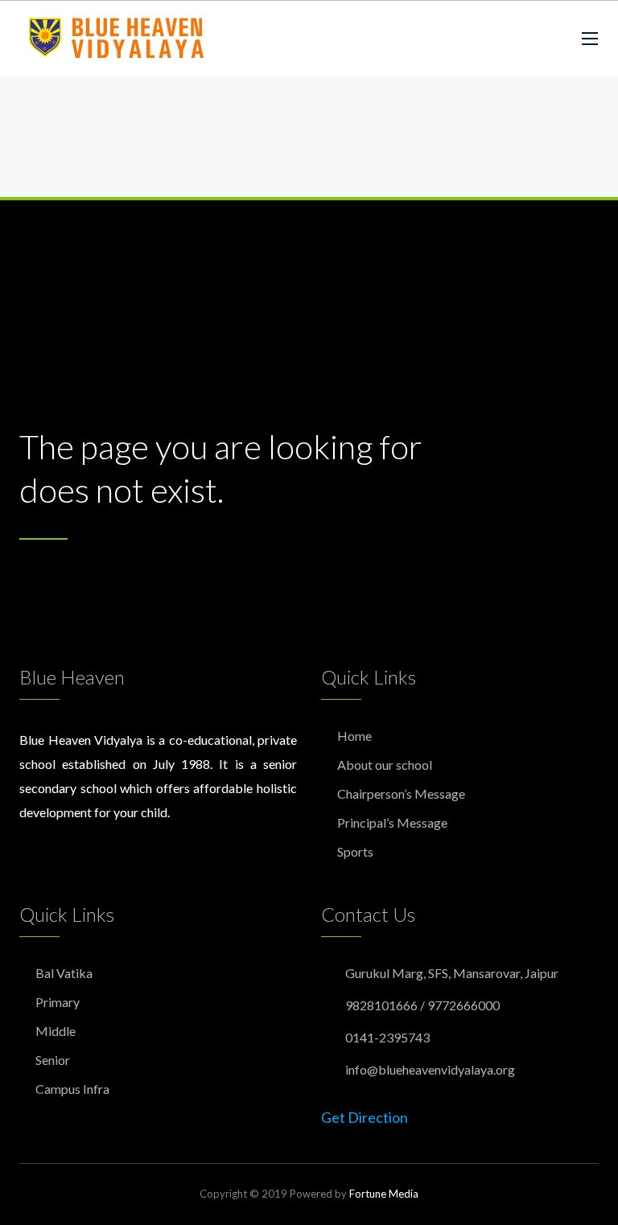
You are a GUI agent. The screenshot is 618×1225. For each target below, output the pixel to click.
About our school (384, 764)
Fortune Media (383, 1193)
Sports (355, 851)
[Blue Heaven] (118, 38)
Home (354, 735)
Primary (57, 1001)
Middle (55, 1030)
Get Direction (364, 1117)
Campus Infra (72, 1088)
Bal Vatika (64, 972)
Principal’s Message (392, 822)
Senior (52, 1059)
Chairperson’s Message (401, 793)
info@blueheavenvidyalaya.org (430, 1069)
